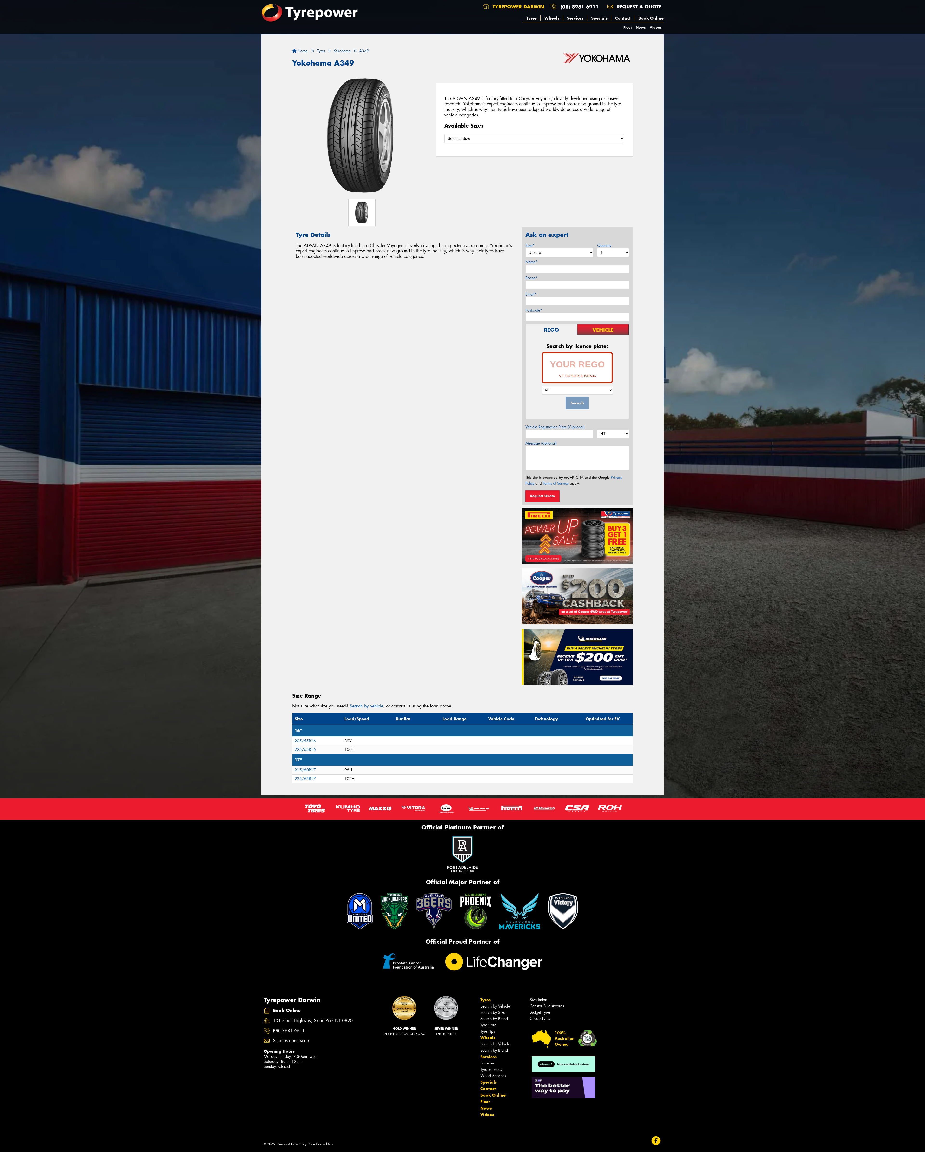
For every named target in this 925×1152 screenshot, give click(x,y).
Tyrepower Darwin (517, 7)
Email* (531, 294)
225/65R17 (305, 778)
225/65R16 (305, 749)
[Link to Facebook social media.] (656, 1140)
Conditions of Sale (321, 1144)
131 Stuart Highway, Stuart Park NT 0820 (313, 1021)
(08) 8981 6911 (580, 7)
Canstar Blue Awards (547, 1006)
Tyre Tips (487, 1031)
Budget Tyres (540, 1012)
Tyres (531, 18)
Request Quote (542, 496)
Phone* (531, 278)
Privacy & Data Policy (292, 1144)
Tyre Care (488, 1025)
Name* (531, 261)
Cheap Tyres (540, 1018)
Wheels (551, 18)
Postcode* (533, 310)
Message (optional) (541, 443)
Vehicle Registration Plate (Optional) (555, 427)
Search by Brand (494, 1018)
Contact (623, 18)
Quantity (604, 245)
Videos (656, 27)
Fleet (627, 27)
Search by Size (492, 1012)
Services (575, 18)
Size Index (538, 999)
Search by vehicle (366, 706)
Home (302, 51)
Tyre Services (491, 1069)
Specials (599, 18)
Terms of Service (556, 483)
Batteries (487, 1063)
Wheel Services (493, 1075)
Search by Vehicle (495, 1006)
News (641, 27)
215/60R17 (305, 770)
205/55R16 (305, 740)
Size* (530, 245)
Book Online (651, 18)
